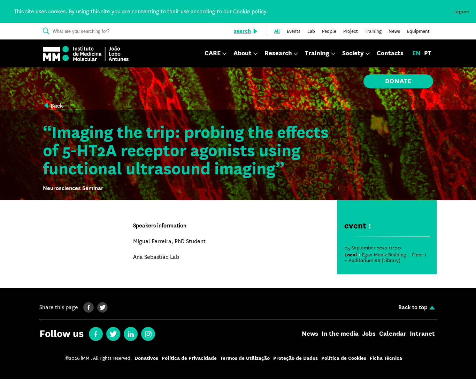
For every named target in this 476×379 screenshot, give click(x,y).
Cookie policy (249, 11)
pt (427, 53)
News (310, 334)
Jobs (369, 334)
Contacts (390, 53)
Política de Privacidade (189, 358)
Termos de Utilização (245, 358)
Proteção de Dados (295, 358)
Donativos (146, 358)
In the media (340, 334)
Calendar (392, 334)
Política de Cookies (343, 358)
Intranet (422, 334)
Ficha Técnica (386, 358)
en (416, 53)
